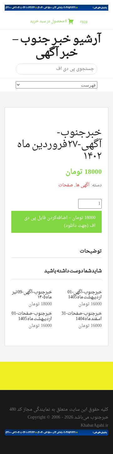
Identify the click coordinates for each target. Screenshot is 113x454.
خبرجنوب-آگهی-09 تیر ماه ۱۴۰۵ (32, 295)
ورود (84, 21)
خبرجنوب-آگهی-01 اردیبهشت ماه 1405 (84, 295)
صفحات (65, 185)
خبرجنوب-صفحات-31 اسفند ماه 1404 (82, 316)
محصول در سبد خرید (48, 21)
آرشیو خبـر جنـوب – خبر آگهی (57, 46)
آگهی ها (82, 185)
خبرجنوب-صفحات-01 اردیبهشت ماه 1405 (32, 316)
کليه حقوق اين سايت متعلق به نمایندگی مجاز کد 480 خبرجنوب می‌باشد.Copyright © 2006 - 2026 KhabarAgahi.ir (58, 417)
